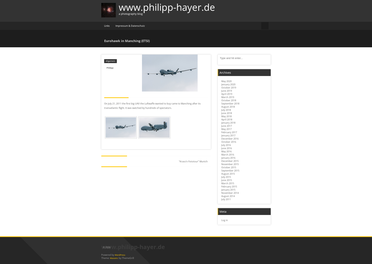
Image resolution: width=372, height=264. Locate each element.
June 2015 (226, 180)
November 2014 (230, 193)
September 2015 (230, 170)
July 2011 (226, 199)
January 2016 (228, 157)
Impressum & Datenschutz (130, 25)
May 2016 (226, 151)
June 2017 (226, 126)
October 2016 (228, 141)
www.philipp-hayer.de (167, 7)
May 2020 (226, 81)
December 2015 (230, 161)
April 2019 (226, 94)
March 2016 (227, 154)
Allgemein (110, 61)
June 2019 (226, 90)
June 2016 (226, 148)
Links (107, 25)
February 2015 (229, 186)
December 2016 (230, 138)
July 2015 (226, 177)
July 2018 (226, 110)
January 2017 (228, 135)
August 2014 (228, 196)
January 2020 (228, 84)
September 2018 (230, 103)
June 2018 (226, 113)
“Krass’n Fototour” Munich (193, 161)
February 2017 (229, 132)
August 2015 (228, 173)
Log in (224, 220)
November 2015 (230, 164)
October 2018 (228, 100)
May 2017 (226, 129)
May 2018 (226, 116)
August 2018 (228, 106)
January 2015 (228, 189)
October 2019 (228, 87)
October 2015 (228, 167)
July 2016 (226, 145)
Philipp (110, 67)
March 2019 (227, 97)
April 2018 (226, 119)
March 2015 (227, 183)
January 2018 (228, 122)
